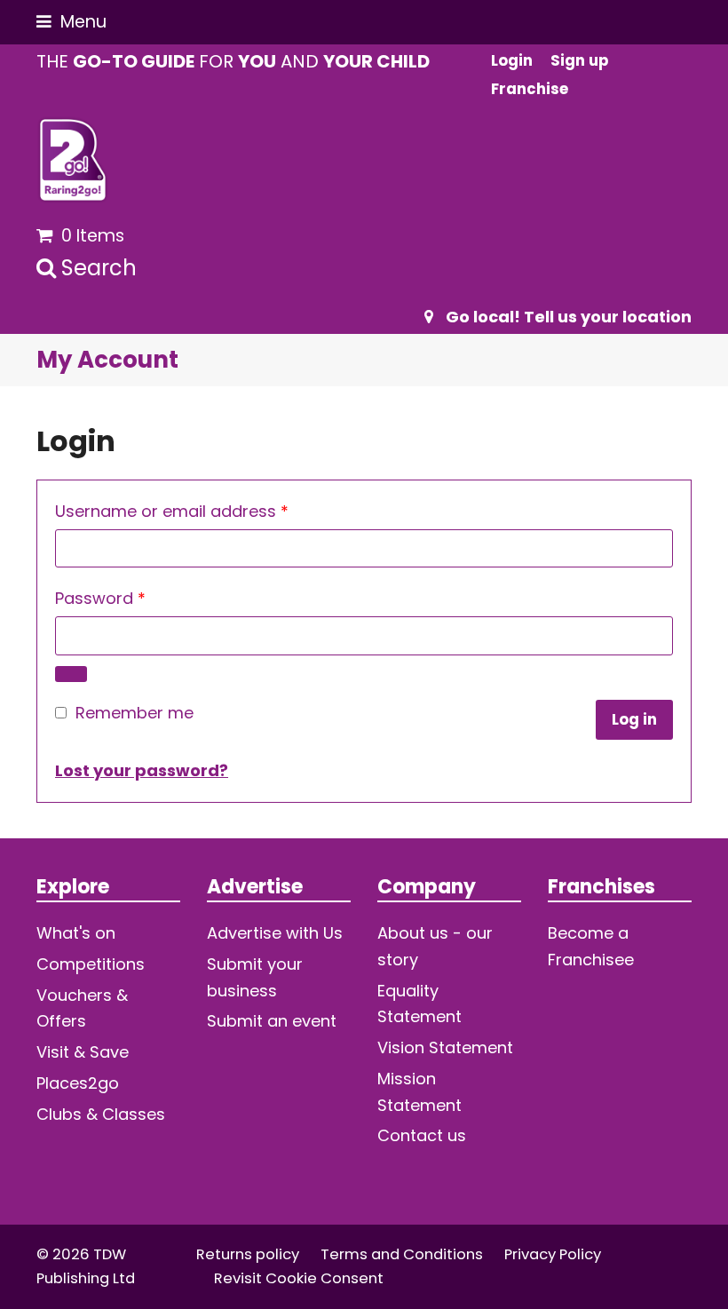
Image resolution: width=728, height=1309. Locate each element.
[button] (71, 22)
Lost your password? (141, 770)
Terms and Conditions (401, 1254)
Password (135, 597)
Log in (634, 720)
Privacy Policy (552, 1254)
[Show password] (71, 674)
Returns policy (247, 1254)
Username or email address (206, 510)
